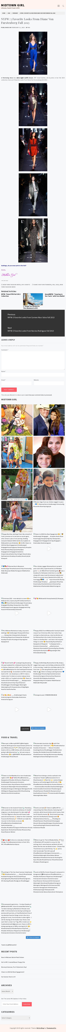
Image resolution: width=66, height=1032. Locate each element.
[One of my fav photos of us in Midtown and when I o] (49, 420)
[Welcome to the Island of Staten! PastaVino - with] (17, 822)
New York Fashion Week (12, 284)
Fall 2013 (55, 284)
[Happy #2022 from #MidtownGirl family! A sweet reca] (49, 645)
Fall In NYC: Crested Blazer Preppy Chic (13, 962)
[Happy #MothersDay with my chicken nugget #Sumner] (49, 452)
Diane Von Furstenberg (43, 284)
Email (3, 380)
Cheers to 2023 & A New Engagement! (12, 972)
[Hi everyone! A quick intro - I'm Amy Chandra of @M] (17, 919)
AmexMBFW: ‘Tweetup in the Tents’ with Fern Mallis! (55, 295)
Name (3, 371)
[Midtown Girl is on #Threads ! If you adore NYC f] (17, 516)
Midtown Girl (13, 5)
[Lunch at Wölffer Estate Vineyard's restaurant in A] (49, 886)
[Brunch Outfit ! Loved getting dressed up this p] (17, 677)
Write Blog (40, 1028)
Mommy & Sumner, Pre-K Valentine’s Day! (14, 967)
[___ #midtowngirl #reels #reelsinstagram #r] (17, 709)
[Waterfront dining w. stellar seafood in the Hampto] (49, 790)
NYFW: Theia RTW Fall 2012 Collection (11, 295)
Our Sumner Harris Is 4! (8, 977)
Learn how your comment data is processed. (38, 395)
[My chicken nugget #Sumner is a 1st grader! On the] (17, 452)
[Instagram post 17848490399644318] (49, 709)
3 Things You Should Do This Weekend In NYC (31, 307)
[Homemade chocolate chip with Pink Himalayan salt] (49, 758)
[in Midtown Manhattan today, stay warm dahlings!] (17, 645)
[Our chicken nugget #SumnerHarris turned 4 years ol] (49, 581)
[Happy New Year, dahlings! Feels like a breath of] (17, 548)
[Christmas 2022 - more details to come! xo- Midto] (17, 613)
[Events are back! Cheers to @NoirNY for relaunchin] (49, 822)
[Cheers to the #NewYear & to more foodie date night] (17, 790)
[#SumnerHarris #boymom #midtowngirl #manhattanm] (17, 581)
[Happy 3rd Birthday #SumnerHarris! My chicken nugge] (49, 677)
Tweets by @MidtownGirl (9, 945)
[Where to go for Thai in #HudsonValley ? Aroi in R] (49, 854)
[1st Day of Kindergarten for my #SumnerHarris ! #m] (17, 484)
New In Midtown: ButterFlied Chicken (12, 957)
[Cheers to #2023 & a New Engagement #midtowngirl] (49, 548)
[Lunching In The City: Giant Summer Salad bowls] (17, 886)
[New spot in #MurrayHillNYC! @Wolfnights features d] (17, 758)
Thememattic (51, 1028)
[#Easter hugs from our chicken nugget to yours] (49, 516)
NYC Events (26, 284)
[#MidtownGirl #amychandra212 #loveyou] (49, 613)
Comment (4, 350)
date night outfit (22, 78)
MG (29, 27)
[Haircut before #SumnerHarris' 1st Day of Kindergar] (49, 484)
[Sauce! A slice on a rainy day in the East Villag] (17, 854)
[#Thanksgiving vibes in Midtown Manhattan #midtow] (17, 420)
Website (36, 380)
